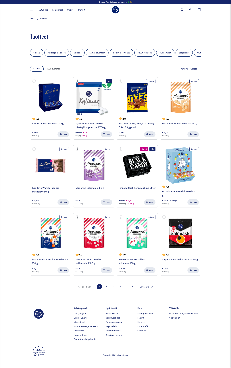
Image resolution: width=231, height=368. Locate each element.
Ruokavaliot (165, 52)
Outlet (70, 9)
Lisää (65, 134)
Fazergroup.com (145, 313)
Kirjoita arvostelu (114, 335)
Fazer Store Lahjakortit (85, 339)
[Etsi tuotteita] (182, 9)
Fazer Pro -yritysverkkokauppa (184, 313)
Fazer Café (142, 326)
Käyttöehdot (112, 326)
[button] (34, 81)
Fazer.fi (140, 317)
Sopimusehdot (113, 317)
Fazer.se (141, 322)
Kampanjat (57, 9)
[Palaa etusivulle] (115, 10)
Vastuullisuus (112, 313)
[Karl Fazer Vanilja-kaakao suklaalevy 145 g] (50, 165)
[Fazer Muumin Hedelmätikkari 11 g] (180, 165)
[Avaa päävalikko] (31, 9)
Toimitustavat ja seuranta (86, 326)
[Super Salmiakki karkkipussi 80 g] (180, 233)
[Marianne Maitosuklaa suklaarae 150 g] (50, 233)
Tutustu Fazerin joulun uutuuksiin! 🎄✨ (115, 2)
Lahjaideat (184, 52)
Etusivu (33, 19)
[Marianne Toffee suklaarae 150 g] (180, 97)
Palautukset (79, 330)
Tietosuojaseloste (114, 322)
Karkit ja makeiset (57, 52)
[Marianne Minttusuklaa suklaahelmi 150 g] (94, 233)
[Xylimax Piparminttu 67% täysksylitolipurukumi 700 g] (94, 97)
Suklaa (36, 52)
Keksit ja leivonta (121, 52)
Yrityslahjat (174, 317)
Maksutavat (79, 322)
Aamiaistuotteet (97, 52)
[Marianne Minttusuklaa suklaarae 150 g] (137, 233)
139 (132, 287)
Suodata (36, 69)
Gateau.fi (141, 330)
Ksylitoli (77, 52)
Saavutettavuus (113, 330)
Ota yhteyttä (80, 313)
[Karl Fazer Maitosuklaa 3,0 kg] (50, 97)
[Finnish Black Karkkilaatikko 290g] (137, 165)
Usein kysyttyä (81, 317)
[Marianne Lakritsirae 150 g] (94, 165)
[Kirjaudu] (190, 9)
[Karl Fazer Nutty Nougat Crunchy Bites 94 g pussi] (137, 97)
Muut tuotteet (145, 52)
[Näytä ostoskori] (198, 9)
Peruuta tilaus (80, 335)
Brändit (81, 9)
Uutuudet (43, 9)
